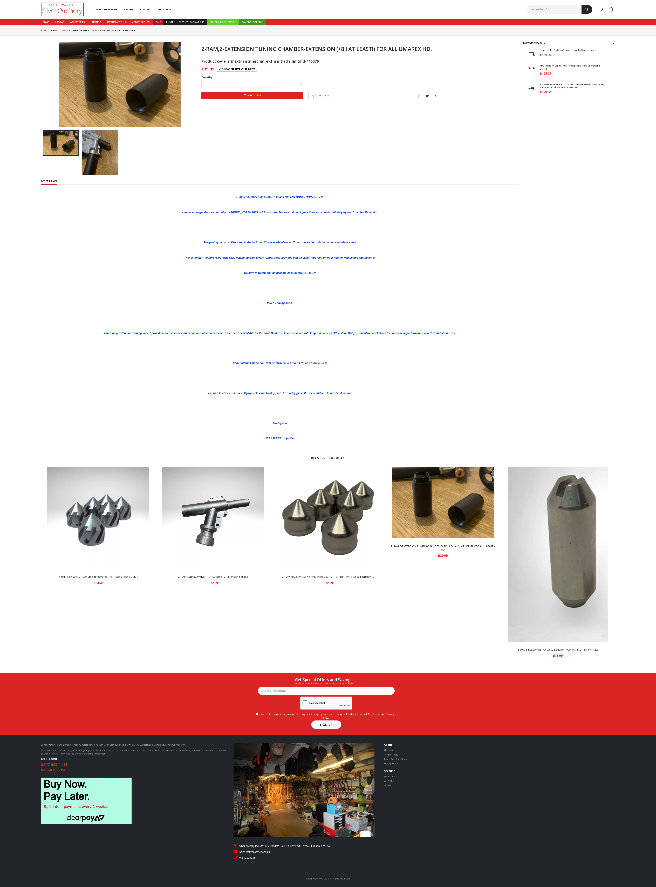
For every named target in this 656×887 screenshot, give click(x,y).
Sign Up (326, 725)
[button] (612, 9)
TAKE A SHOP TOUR (106, 9)
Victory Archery (141, 22)
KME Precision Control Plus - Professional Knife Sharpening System (570, 67)
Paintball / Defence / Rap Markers (185, 22)
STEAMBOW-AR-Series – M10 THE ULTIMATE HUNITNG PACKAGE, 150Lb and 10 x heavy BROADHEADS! (572, 86)
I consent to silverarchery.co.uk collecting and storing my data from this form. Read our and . (326, 715)
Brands (128, 9)
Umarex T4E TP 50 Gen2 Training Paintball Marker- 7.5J (567, 49)
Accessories (77, 22)
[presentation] (49, 85)
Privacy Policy (391, 763)
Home (44, 30)
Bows (46, 22)
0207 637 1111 (54, 764)
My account (165, 9)
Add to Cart (254, 95)
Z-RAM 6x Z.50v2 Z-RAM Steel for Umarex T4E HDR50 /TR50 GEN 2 (98, 576)
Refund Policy (391, 754)
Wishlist (388, 780)
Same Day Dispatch (252, 22)
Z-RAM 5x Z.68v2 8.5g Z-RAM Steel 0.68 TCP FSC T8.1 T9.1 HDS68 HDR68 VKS (328, 576)
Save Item (322, 95)
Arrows (59, 22)
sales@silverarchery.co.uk (254, 851)
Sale (158, 22)
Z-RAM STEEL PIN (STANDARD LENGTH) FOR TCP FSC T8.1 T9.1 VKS (558, 649)
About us (388, 750)
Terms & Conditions (368, 714)
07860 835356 (53, 769)
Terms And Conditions (395, 759)
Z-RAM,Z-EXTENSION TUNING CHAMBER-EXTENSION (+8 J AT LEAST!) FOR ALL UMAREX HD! (443, 547)
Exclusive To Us (116, 22)
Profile (387, 785)
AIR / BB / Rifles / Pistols (223, 22)
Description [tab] (49, 181)
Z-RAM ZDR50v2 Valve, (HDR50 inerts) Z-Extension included (213, 576)
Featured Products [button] (533, 43)
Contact (145, 9)
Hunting (96, 22)
